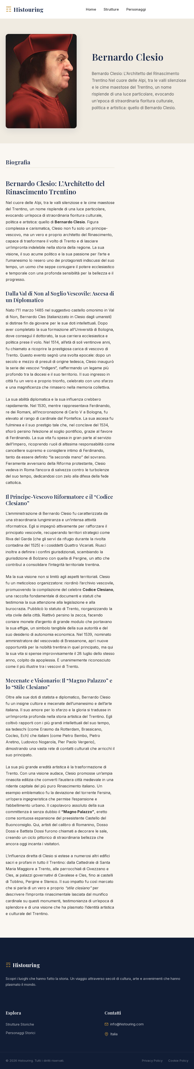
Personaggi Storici (20, 1033)
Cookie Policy (178, 1060)
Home (91, 9)
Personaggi (136, 9)
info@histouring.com (127, 1024)
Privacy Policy (152, 1060)
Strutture (111, 9)
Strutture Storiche (20, 1024)
